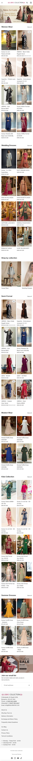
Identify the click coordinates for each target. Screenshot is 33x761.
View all (29, 27)
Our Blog (3, 727)
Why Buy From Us (6, 713)
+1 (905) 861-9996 (11, 701)
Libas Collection (19, 750)
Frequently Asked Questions (9, 722)
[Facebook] (12, 758)
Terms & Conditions (6, 736)
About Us (4, 710)
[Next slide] (30, 275)
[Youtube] (18, 758)
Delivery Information (7, 716)
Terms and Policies (16, 754)
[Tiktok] (21, 758)
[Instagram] (15, 758)
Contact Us (4, 730)
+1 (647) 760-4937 (13, 703)
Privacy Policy (5, 733)
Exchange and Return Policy (9, 719)
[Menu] (2, 3)
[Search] (27, 3)
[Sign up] (29, 685)
